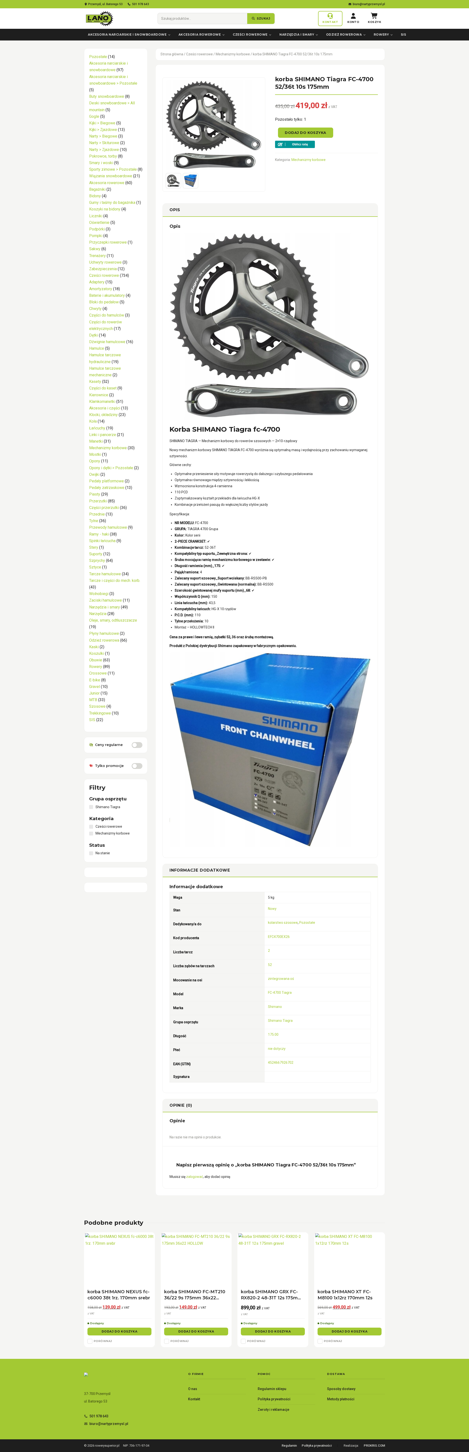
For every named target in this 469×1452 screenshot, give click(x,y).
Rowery (381, 34)
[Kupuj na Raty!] (326, 144)
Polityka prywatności (274, 1399)
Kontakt (194, 1399)
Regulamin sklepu (272, 1389)
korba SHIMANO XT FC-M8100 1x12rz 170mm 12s (345, 1295)
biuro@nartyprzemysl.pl (369, 4)
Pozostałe (307, 923)
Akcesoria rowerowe (200, 34)
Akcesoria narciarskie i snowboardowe (127, 34)
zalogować (194, 1177)
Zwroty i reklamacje (273, 1410)
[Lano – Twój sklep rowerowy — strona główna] (99, 18)
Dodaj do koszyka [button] (120, 1331)
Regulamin (289, 1445)
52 (270, 965)
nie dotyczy (277, 1049)
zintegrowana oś (281, 979)
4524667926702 (280, 1062)
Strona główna (171, 54)
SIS (403, 34)
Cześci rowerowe (250, 34)
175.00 (273, 1034)
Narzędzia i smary (296, 34)
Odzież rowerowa (344, 34)
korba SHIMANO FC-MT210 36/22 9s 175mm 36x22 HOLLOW (194, 1295)
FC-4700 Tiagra (280, 993)
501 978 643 (140, 4)
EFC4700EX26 (279, 937)
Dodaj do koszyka (305, 132)
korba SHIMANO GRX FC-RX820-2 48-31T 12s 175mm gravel (271, 1295)
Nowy (272, 909)
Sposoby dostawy (341, 1389)
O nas (192, 1389)
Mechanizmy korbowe (233, 54)
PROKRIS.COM (374, 1445)
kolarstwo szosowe (283, 923)
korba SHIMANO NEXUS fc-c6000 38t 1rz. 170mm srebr (118, 1295)
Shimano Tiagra (280, 1021)
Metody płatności (340, 1399)
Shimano (275, 1007)
